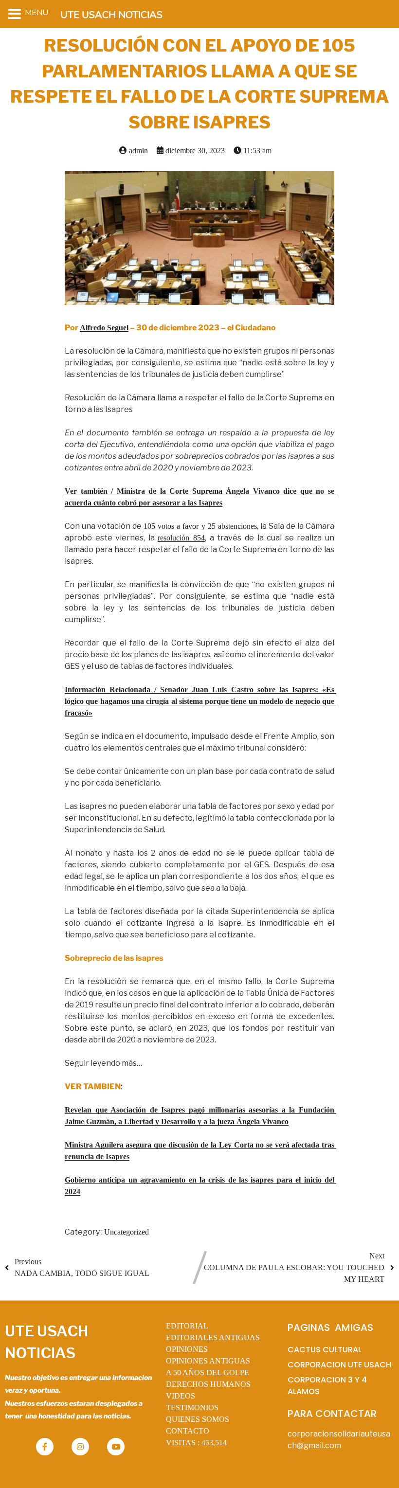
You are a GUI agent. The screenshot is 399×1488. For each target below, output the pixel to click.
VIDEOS (180, 1396)
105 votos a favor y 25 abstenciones (200, 526)
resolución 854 (181, 538)
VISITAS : (196, 1442)
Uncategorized (126, 1232)
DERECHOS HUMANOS (208, 1384)
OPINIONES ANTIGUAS (208, 1361)
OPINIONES (187, 1349)
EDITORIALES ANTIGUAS (213, 1337)
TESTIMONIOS (192, 1407)
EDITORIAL (187, 1326)
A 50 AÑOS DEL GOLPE (207, 1372)
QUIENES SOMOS (197, 1419)
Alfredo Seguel (104, 327)
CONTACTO (187, 1431)
